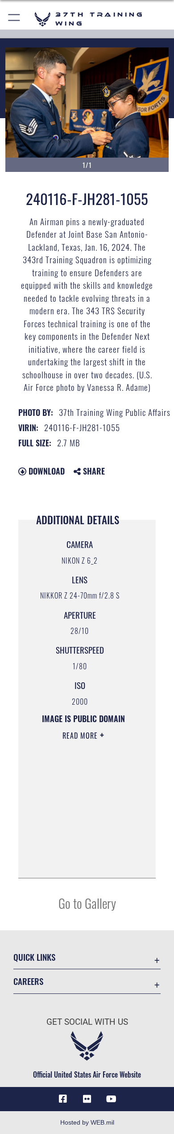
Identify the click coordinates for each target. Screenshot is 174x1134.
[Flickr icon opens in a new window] (87, 1099)
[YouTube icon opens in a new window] (111, 1099)
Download (45, 471)
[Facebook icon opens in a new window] (63, 1099)
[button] (14, 19)
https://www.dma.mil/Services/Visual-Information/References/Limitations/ (83, 861)
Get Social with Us (87, 1022)
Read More (81, 735)
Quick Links (34, 956)
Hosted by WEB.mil (87, 1122)
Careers (28, 981)
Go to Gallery (87, 902)
